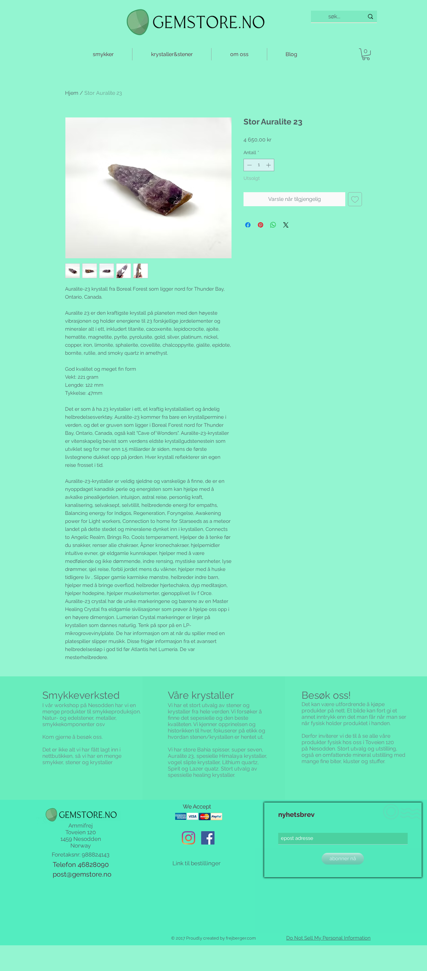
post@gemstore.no (82, 874)
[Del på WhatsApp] (273, 225)
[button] (366, 54)
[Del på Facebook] (248, 225)
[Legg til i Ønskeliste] (355, 199)
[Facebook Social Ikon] (208, 838)
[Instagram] (188, 838)
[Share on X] (286, 225)
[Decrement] (249, 165)
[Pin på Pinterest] (261, 225)
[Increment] (269, 165)
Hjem (71, 93)
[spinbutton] (259, 165)
